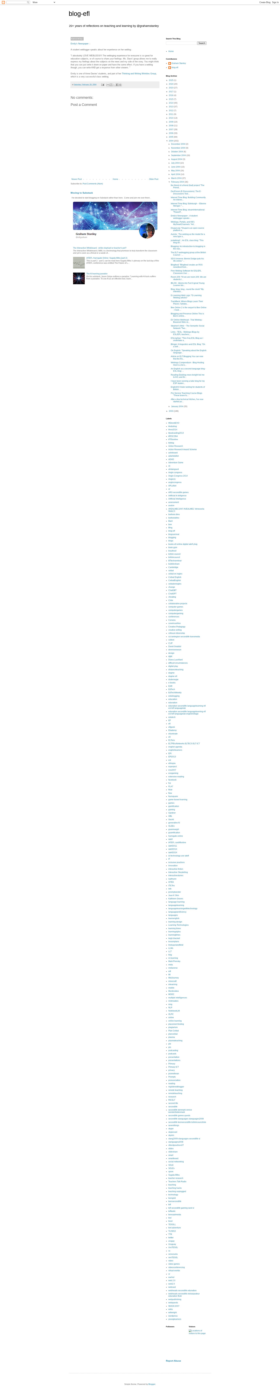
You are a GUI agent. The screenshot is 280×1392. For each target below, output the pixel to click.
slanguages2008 (175, 1142)
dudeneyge (173, 679)
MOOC (171, 994)
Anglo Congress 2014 (178, 476)
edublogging (174, 696)
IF (169, 859)
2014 (171, 103)
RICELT (171, 1100)
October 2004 (177, 152)
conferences (173, 617)
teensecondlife (174, 1201)
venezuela (173, 1254)
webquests (173, 1303)
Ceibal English (174, 577)
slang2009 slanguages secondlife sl (184, 1139)
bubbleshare (174, 564)
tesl (169, 1218)
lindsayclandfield (175, 945)
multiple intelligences (177, 998)
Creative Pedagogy (176, 627)
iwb (169, 889)
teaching (172, 1185)
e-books (171, 683)
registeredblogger (176, 1087)
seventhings (173, 1125)
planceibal (173, 1034)
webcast (172, 1287)
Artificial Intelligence (177, 499)
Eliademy (172, 730)
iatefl (170, 839)
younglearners (174, 1319)
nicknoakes (173, 1001)
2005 (171, 137)
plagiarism (173, 1027)
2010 (171, 118)
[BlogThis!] (111, 84)
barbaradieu (173, 518)
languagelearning (176, 905)
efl (169, 724)
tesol (170, 1221)
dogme (171, 673)
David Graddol (174, 646)
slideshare (173, 1152)
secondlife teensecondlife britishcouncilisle (187, 1122)
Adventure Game (175, 462)
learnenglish (173, 918)
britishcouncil (174, 557)
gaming (171, 809)
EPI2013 (172, 757)
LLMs (170, 948)
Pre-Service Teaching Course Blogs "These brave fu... (186, 394)
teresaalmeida (174, 1214)
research (172, 1097)
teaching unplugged (177, 1191)
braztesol (172, 551)
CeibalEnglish (174, 580)
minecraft (172, 981)
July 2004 (175, 163)
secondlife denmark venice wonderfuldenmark (180, 1111)
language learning (176, 902)
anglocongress (174, 482)
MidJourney (173, 978)
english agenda (175, 747)
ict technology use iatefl (178, 856)
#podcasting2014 (176, 433)
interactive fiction (175, 869)
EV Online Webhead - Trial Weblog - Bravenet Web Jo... (187, 321)
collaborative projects (177, 603)
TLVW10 (172, 1231)
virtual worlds (174, 1270)
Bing (170, 528)
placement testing (176, 1024)
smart (170, 1155)
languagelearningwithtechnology (182, 908)
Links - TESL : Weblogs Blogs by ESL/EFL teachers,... (185, 333)
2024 (171, 84)
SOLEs (171, 1168)
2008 (171, 125)
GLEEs (171, 826)
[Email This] (108, 84)
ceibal (171, 570)
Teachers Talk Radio (177, 1181)
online (171, 1017)
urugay (171, 1241)
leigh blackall (174, 938)
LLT (170, 951)
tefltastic (171, 1211)
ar (169, 489)
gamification (173, 806)
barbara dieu (174, 514)
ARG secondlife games (178, 492)
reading (171, 1083)
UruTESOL (173, 1247)
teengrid (172, 1198)
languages (173, 915)
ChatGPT (172, 594)
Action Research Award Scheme (182, 449)
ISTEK (171, 882)
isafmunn (172, 879)
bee (170, 524)
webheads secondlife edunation (182, 1290)
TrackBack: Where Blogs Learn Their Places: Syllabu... (187, 302)
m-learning (173, 958)
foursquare (173, 796)
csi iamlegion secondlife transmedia (184, 636)
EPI (169, 753)
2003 (171, 411)
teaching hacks (175, 1188)
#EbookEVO (173, 423)
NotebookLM (174, 1011)
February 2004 (178, 182)
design (171, 653)
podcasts (172, 1054)
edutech (171, 717)
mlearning (172, 984)
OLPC (171, 1014)
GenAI (171, 819)
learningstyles (174, 932)
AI (169, 466)
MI (169, 974)
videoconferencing (176, 1267)
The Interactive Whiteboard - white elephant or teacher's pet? (99, 248)
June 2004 (176, 167)
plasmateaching (175, 1040)
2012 (171, 110)
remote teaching (175, 1090)
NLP (170, 1007)
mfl (169, 971)
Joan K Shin (173, 895)
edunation (172, 703)
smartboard (173, 1158)
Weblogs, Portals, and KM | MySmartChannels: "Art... (183, 223)
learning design (175, 922)
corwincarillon (174, 623)
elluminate (173, 734)
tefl (169, 1204)
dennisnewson (174, 650)
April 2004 (176, 174)
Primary (171, 1064)
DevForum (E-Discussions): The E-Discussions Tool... (186, 192)
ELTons (171, 740)
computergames (175, 610)
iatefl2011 (172, 846)
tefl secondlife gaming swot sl (181, 1208)
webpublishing (174, 1299)
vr (169, 1274)
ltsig (170, 955)
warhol (171, 1277)
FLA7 (170, 786)
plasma (171, 1037)
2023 (171, 88)
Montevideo (173, 991)
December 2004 (178, 144)
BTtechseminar (175, 561)
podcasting (173, 1050)
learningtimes (174, 935)
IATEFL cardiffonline (177, 842)
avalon (171, 505)
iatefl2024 (172, 852)
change (171, 587)
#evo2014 (172, 429)
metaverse (173, 968)
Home (115, 179)
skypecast (172, 1132)
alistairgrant (173, 469)
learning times (174, 928)
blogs (170, 541)
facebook (172, 780)
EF (169, 720)
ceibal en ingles (175, 574)
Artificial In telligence (177, 495)
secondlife (172, 1107)
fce (169, 783)
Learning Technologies (178, 925)
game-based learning (177, 799)
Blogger (151, 1384)
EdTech (171, 689)
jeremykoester (174, 892)
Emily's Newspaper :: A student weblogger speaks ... (184, 217)
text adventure (174, 1228)
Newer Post (76, 179)
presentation (173, 1057)
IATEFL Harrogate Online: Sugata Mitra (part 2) (106, 258)
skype (171, 1129)
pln (169, 1047)
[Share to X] (114, 84)
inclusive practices (176, 862)
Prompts (172, 1077)
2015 (171, 99)
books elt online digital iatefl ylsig (182, 544)
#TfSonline (173, 439)
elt (169, 737)
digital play (173, 666)
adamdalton (173, 456)
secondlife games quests (179, 1115)
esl (169, 760)
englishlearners (175, 750)
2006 (171, 133)
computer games (175, 607)
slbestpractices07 (176, 1145)
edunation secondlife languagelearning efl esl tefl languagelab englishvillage (187, 712)
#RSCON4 (173, 436)
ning (170, 1004)
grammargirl (173, 829)
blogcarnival (173, 534)
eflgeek (171, 727)
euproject (172, 766)
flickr (170, 790)
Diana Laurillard (175, 660)
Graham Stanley (179, 63)
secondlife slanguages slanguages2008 (186, 1119)
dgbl (170, 656)
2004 (171, 141)
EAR (170, 686)
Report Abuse (173, 1360)
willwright (172, 1312)
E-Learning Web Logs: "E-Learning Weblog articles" (186, 296)
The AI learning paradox (96, 274)
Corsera (171, 620)
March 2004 (176, 178)
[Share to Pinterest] (120, 84)
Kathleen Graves (175, 899)
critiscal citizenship (176, 633)
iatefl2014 (172, 849)
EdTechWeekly (174, 692)
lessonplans (173, 941)
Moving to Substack (82, 192)
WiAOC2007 (173, 1306)
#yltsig (171, 443)
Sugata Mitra (174, 1175)
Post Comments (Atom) (93, 184)
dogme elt (172, 676)
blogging (172, 537)
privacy (171, 1070)
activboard (173, 453)
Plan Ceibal (173, 1031)
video (170, 1261)
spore (170, 1171)
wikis (170, 1309)
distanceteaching (175, 669)
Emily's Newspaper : (80, 43)
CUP (170, 643)
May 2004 (175, 170)
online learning (175, 1021)
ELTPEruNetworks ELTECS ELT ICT (184, 743)
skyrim (171, 1135)
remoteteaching (175, 1093)
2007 (171, 129)
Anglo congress (175, 472)
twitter (171, 1237)
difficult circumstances (178, 663)
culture (171, 640)
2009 (171, 122)
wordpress (173, 1316)
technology (173, 1195)
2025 (171, 80)
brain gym (172, 547)
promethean (173, 1073)
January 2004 (177, 406)
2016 (171, 95)
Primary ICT (173, 1067)
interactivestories (175, 875)
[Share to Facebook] (117, 84)
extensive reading (176, 776)
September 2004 (178, 155)
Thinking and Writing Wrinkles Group (139, 73)
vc (169, 1251)
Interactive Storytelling (178, 872)
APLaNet (172, 486)
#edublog (172, 426)
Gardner (172, 813)
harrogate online (175, 836)
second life (173, 1103)
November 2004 (178, 148)
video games (174, 1264)
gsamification (174, 832)
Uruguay (172, 1244)
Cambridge (173, 567)
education (172, 699)
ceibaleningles (174, 584)
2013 (171, 107)
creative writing (175, 630)
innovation (173, 865)
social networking (176, 1162)
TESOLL (172, 1224)
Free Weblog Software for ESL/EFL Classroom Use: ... (186, 272)
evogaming (173, 773)
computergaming (175, 613)
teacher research (175, 1178)
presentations (174, 1060)
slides (171, 1148)
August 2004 (177, 159)
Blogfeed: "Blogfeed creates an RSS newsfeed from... (187, 266)
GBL (170, 816)
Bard (170, 521)
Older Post (153, 179)
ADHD (171, 459)
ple (169, 1044)
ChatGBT (172, 590)
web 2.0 (171, 1280)
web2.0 (171, 1284)
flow (170, 793)
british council (174, 554)
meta (170, 965)
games (171, 803)
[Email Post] (102, 84)
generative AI (174, 823)
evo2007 (172, 770)
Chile (170, 600)
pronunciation (174, 1080)
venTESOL (173, 1257)
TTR (170, 1234)
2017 (171, 91)
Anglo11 (172, 479)
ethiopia (171, 763)
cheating (172, 597)
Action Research (175, 446)
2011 (171, 114)
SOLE (171, 1165)
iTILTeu (171, 885)
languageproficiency (177, 912)
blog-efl (79, 13)
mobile (171, 988)
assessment (173, 502)
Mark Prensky (174, 961)
